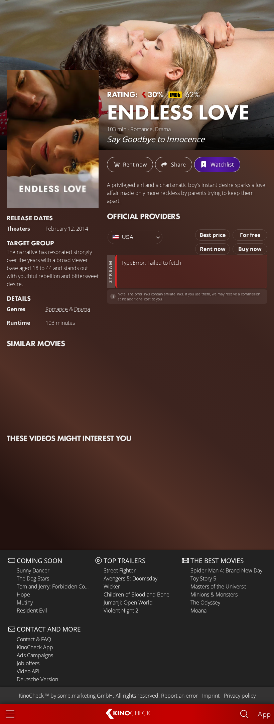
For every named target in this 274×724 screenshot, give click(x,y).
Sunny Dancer (33, 570)
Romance (56, 309)
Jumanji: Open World (128, 602)
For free (250, 235)
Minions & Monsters (214, 594)
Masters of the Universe (218, 586)
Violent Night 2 (121, 610)
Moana (198, 610)
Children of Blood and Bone (136, 594)
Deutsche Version (37, 679)
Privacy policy (240, 695)
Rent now (213, 249)
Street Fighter (120, 570)
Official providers (143, 216)
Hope (23, 594)
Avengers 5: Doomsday (130, 578)
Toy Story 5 (203, 578)
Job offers (28, 663)
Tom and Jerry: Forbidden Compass (54, 586)
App (264, 714)
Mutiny (25, 602)
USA (127, 237)
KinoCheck (31, 695)
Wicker (112, 586)
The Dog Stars (33, 578)
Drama (82, 309)
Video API (28, 671)
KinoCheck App (35, 647)
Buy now (250, 249)
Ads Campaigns (35, 655)
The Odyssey (205, 602)
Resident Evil (32, 610)
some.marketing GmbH (85, 695)
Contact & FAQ (34, 639)
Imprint (211, 695)
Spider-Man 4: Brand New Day (226, 570)
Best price (212, 235)
